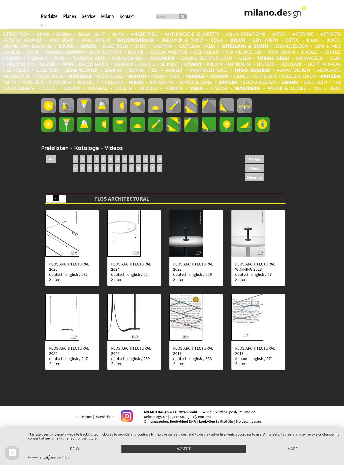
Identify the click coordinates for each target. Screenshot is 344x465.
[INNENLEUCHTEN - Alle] (48, 111)
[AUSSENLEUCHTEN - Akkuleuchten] (262, 130)
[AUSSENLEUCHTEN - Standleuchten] (66, 130)
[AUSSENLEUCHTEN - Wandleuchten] (102, 130)
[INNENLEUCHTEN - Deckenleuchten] (137, 111)
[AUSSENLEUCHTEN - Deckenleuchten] (120, 130)
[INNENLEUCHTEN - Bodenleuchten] (155, 111)
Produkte (49, 16)
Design (254, 159)
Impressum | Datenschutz (94, 416)
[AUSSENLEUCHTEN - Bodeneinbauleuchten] (209, 130)
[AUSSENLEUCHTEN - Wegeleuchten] (244, 130)
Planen (69, 16)
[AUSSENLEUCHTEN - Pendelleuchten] (84, 130)
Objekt (254, 168)
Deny (75, 449)
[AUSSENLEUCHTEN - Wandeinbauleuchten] (173, 130)
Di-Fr (183, 421)
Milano (107, 16)
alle (51, 159)
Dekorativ (255, 177)
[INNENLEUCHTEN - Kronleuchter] (244, 111)
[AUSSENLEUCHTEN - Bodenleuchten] (137, 130)
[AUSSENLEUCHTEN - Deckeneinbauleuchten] (191, 130)
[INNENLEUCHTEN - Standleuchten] (84, 111)
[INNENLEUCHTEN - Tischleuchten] (66, 111)
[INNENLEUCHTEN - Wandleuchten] (120, 111)
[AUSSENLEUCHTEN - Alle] (48, 130)
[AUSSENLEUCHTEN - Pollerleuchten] (227, 130)
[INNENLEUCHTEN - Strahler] (173, 111)
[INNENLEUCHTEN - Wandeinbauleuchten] (191, 111)
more (293, 449)
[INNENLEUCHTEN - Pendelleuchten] (102, 111)
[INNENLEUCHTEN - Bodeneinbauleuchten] (227, 111)
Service (88, 16)
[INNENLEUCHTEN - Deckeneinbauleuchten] (209, 111)
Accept (184, 449)
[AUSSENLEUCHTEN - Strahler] (155, 130)
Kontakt (127, 16)
